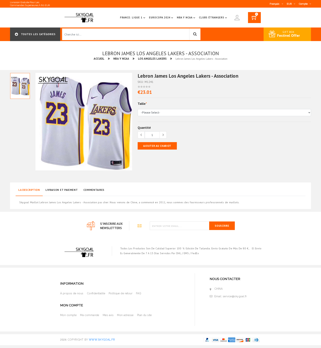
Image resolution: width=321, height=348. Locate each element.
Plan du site (144, 315)
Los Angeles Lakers (152, 58)
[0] (254, 18)
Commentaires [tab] (93, 190)
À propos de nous (71, 293)
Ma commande (89, 315)
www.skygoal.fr (102, 339)
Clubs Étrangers (211, 17)
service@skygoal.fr (235, 296)
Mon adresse (125, 315)
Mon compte (68, 315)
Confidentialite (96, 293)
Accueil (99, 58)
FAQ (138, 293)
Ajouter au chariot (157, 146)
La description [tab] (29, 190)
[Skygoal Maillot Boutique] (79, 17)
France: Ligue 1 (131, 17)
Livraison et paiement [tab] (62, 190)
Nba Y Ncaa (184, 17)
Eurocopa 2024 (160, 17)
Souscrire (222, 225)
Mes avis (108, 315)
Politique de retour (120, 293)
